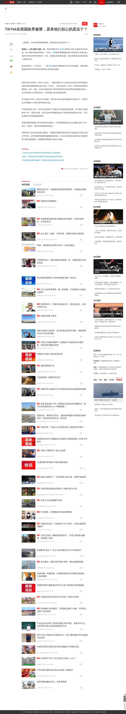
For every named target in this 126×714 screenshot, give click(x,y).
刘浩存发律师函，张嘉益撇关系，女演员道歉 (108, 237)
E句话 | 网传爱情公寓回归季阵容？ (105, 226)
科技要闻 (97, 35)
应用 (24, 2)
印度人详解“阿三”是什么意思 (53, 450)
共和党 (51, 66)
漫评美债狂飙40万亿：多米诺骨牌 (52, 682)
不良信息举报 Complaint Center (86, 712)
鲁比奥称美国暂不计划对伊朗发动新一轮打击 (56, 278)
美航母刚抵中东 (47, 366)
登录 (101, 2)
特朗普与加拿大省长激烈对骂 (50, 354)
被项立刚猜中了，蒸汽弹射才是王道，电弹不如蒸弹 (63, 477)
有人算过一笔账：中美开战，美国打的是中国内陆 (62, 233)
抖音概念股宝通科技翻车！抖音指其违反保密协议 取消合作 (43, 160)
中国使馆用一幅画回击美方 (49, 377)
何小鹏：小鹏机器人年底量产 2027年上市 (107, 65)
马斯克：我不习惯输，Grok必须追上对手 (107, 54)
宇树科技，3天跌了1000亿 (102, 69)
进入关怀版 (39, 2)
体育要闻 (97, 161)
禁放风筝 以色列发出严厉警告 (103, 404)
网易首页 (19, 2)
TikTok (61, 49)
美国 (54, 53)
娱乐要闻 (97, 207)
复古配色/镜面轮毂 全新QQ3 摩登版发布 (106, 332)
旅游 (95, 380)
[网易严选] (84, 2)
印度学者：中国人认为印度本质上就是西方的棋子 (62, 427)
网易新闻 (101, 24)
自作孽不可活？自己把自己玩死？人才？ (58, 658)
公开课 (111, 380)
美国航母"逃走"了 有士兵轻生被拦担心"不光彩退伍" (59, 550)
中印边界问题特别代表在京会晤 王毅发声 (55, 670)
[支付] (90, 2)
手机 (100, 380)
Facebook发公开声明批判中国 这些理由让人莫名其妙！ (42, 153)
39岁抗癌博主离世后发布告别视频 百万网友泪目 (58, 647)
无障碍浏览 (31, 2)
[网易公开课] (77, 2)
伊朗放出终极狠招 (48, 201)
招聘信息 (62, 712)
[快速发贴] (11, 44)
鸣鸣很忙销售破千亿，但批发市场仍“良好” (107, 289)
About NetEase (43, 712)
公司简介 (51, 712)
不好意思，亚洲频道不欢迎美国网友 (56, 512)
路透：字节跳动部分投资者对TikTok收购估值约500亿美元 (43, 156)
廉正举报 (97, 712)
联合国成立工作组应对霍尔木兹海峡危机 (106, 415)
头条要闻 (97, 107)
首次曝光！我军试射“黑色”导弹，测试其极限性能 (62, 562)
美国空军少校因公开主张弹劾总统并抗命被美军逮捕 (63, 389)
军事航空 (119, 380)
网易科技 (13, 23)
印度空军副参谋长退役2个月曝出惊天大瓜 (59, 489)
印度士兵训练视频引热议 (51, 500)
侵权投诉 (103, 712)
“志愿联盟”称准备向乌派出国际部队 (52, 462)
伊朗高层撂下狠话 (48, 316)
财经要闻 (97, 257)
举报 (86, 34)
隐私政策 (74, 712)
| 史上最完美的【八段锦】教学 (105, 373)
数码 (105, 380)
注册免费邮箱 (109, 2)
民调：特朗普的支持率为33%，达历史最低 (55, 245)
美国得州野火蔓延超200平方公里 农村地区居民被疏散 (60, 585)
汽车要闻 (97, 301)
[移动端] (71, 2)
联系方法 (56, 712)
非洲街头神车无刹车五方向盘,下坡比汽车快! (60, 597)
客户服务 (68, 712)
